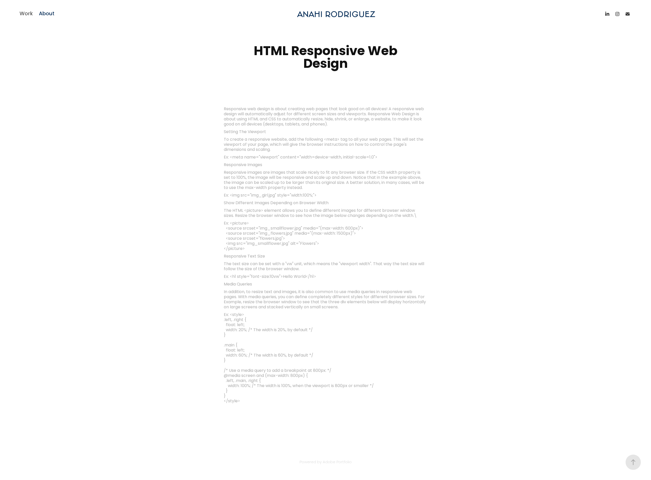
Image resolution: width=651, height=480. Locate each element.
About (46, 14)
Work (26, 14)
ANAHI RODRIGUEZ (336, 14)
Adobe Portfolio (337, 462)
